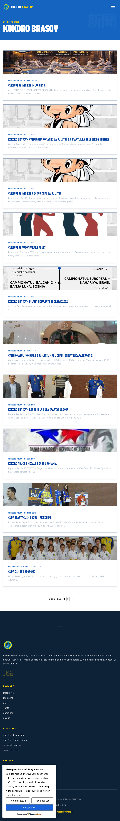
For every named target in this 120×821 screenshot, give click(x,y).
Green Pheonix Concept (61, 811)
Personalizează (18, 800)
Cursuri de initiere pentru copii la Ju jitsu (34, 193)
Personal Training (12, 745)
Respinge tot (42, 800)
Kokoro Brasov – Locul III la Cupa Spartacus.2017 (38, 409)
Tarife (6, 707)
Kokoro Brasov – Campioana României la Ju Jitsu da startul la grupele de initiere (58, 139)
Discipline (8, 697)
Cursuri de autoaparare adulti (27, 247)
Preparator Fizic (11, 750)
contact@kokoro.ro (12, 777)
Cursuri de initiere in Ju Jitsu (26, 85)
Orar (5, 702)
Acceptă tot (29, 807)
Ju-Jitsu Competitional (15, 740)
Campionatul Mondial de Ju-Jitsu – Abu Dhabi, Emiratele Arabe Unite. (50, 355)
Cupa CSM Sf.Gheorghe (21, 571)
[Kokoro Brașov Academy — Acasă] (60, 645)
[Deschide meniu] (113, 7)
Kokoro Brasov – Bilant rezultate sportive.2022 (38, 301)
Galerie (6, 717)
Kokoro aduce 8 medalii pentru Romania (32, 463)
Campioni (8, 712)
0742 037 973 (9, 772)
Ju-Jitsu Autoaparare (14, 735)
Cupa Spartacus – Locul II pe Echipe (29, 517)
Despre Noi (8, 692)
